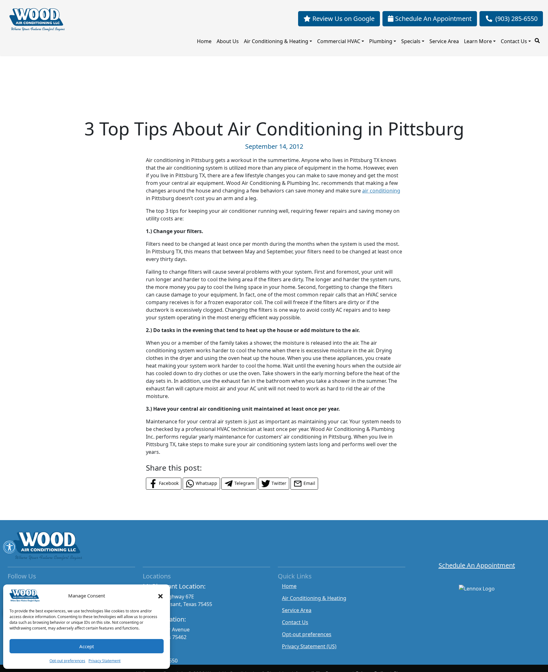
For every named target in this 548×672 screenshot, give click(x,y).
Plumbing (380, 41)
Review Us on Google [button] (343, 18)
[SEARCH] (538, 38)
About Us (228, 41)
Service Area (444, 41)
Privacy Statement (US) (309, 646)
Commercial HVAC (338, 41)
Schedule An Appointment (477, 565)
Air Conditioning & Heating (276, 41)
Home (204, 41)
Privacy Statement (104, 660)
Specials (411, 41)
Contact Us (514, 41)
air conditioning (381, 190)
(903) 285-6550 (516, 18)
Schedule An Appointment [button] (433, 18)
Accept (86, 646)
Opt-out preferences (67, 660)
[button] (160, 595)
